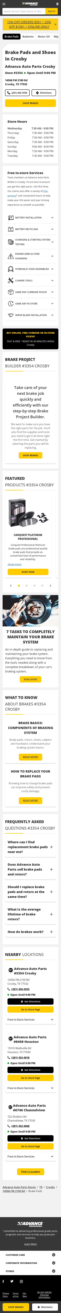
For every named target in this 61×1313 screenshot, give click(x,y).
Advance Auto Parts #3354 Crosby (30, 970)
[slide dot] (19, 586)
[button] (30, 217)
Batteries (28, 36)
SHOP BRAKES (30, 103)
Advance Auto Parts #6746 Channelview (29, 1107)
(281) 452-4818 (20, 1057)
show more (14, 564)
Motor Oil (44, 36)
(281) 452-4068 (20, 1126)
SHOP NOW (28, 571)
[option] (28, 536)
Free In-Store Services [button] (20, 1019)
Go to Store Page (30, 1009)
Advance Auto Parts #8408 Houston (30, 1039)
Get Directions (32, 1001)
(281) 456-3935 (19, 92)
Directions (46, 92)
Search (51, 11)
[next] (50, 586)
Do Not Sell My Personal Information (44, 1295)
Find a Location (30, 1172)
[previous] (11, 586)
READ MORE (30, 679)
